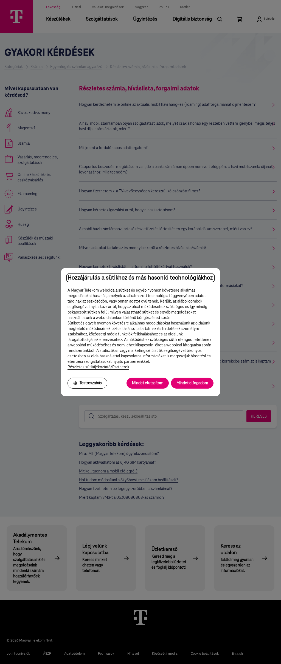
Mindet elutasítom (147, 383)
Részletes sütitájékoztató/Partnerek (98, 367)
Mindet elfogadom (192, 383)
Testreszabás (91, 383)
